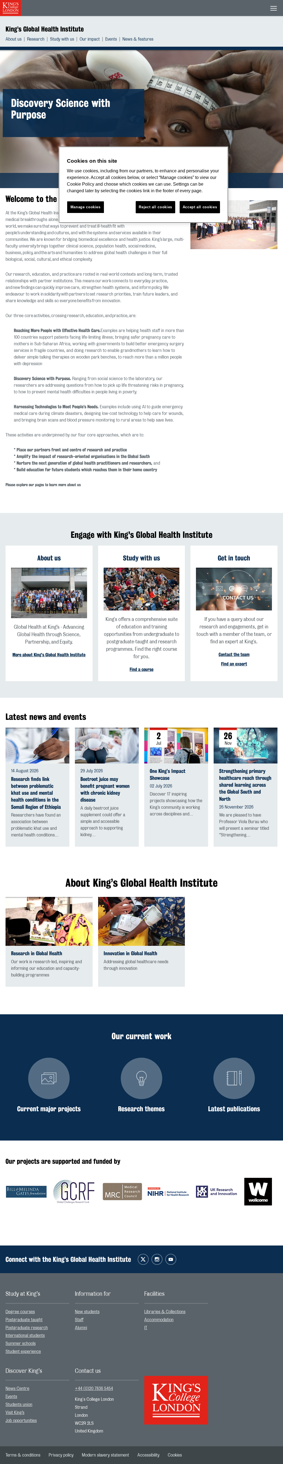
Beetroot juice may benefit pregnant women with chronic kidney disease (105, 790)
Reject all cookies (155, 207)
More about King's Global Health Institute (48, 655)
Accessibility (148, 1455)
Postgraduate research (27, 1328)
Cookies (175, 1455)
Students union (19, 1404)
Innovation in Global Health (130, 953)
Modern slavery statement (105, 1455)
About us (14, 39)
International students (25, 1335)
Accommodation (159, 1320)
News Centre (17, 1388)
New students (87, 1312)
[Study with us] (142, 589)
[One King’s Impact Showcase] (176, 745)
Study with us (62, 39)
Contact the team (234, 654)
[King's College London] (176, 1395)
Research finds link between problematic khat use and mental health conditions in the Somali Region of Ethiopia (36, 793)
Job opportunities (21, 1420)
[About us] (49, 593)
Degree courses (20, 1312)
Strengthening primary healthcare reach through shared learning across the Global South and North (245, 785)
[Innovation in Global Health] (141, 921)
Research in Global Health (36, 953)
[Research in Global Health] (49, 921)
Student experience (23, 1351)
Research (35, 39)
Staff (79, 1320)
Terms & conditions (23, 1455)
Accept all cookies (200, 207)
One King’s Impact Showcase (167, 774)
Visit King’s (15, 1412)
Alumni (81, 1328)
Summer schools (21, 1343)
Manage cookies (85, 207)
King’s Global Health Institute (45, 29)
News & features (137, 39)
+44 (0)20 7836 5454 (94, 1388)
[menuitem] (16, 39)
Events (111, 39)
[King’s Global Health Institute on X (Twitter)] (143, 1259)
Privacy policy (61, 1455)
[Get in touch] (234, 589)
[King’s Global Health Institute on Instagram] (157, 1259)
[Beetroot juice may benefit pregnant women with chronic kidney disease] (107, 745)
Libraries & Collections (164, 1312)
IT (145, 1328)
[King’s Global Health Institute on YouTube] (170, 1259)
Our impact (90, 39)
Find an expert (234, 664)
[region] (143, 184)
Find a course (141, 669)
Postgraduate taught (24, 1320)
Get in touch (234, 558)
